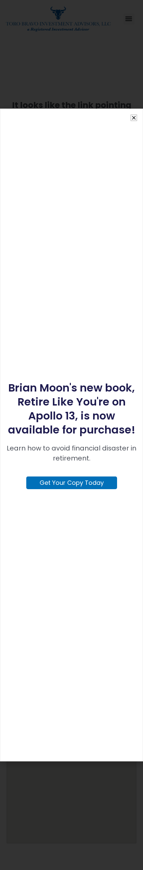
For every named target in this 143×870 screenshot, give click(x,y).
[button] (133, 117)
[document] (71, 435)
